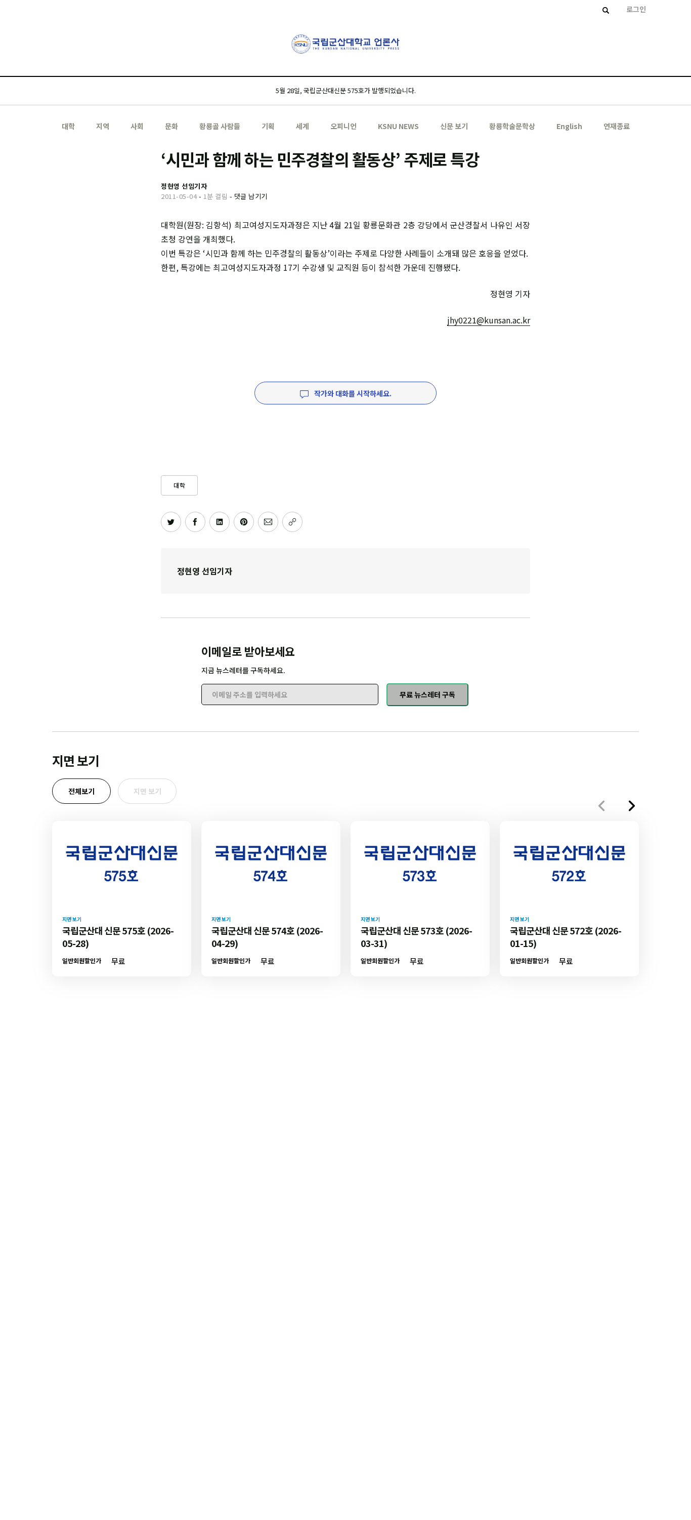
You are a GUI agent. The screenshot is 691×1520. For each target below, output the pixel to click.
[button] (632, 806)
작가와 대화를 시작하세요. (352, 393)
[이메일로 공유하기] (268, 522)
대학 (68, 126)
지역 (102, 126)
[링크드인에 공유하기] (219, 522)
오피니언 (343, 126)
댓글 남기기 (251, 196)
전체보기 (81, 791)
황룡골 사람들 (219, 126)
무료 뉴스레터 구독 (427, 694)
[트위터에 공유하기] (171, 522)
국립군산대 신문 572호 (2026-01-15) (565, 937)
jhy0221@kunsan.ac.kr (488, 320)
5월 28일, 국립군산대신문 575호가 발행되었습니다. (346, 90)
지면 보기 (147, 791)
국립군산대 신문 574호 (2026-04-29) (267, 937)
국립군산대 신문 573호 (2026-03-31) (416, 937)
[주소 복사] (292, 522)
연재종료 (616, 126)
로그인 (636, 9)
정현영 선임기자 (204, 571)
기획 (268, 126)
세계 (302, 126)
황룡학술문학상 (512, 126)
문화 (171, 126)
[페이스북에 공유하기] (195, 522)
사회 (137, 126)
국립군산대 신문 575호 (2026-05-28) (118, 937)
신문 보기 (454, 126)
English (569, 126)
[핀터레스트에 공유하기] (244, 522)
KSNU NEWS (398, 126)
